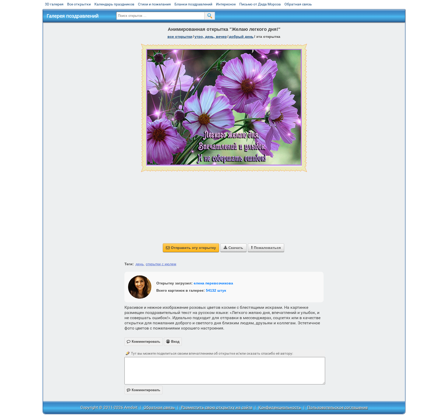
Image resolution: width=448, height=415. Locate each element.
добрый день (241, 36)
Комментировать (143, 390)
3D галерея (54, 4)
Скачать (233, 248)
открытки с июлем (161, 264)
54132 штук (216, 290)
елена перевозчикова (213, 283)
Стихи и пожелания (154, 4)
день (140, 264)
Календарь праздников (114, 4)
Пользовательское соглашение (337, 407)
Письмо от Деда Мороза (260, 4)
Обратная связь (298, 4)
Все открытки (79, 4)
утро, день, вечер (210, 36)
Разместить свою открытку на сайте (216, 407)
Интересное (226, 4)
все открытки (179, 36)
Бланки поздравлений (193, 4)
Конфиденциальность (279, 407)
